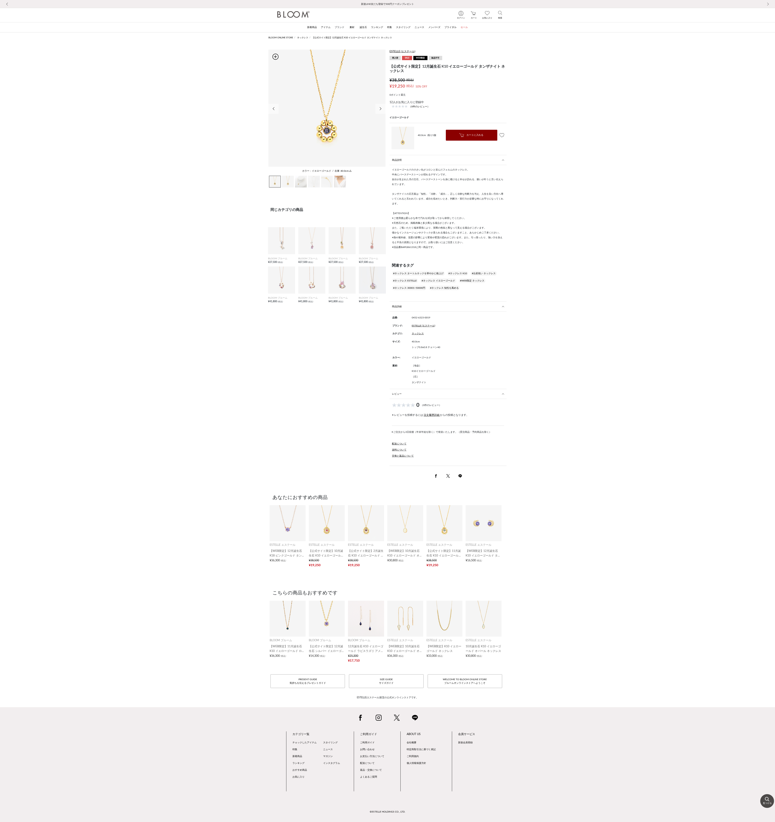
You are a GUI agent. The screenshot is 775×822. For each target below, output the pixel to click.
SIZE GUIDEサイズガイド (386, 681)
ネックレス (302, 38)
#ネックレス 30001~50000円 (409, 288)
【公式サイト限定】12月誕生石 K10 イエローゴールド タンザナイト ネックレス (352, 38)
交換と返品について (403, 456)
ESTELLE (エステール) (402, 51)
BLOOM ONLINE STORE (280, 38)
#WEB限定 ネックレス (472, 280)
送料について (399, 450)
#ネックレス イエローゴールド (438, 280)
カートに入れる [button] (474, 135)
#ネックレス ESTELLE (405, 280)
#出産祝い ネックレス (484, 273)
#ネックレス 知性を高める (444, 288)
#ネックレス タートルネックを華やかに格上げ (418, 273)
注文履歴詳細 (432, 415)
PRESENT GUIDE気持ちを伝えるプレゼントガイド (308, 681)
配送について (399, 443)
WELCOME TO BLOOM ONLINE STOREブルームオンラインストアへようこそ (465, 681)
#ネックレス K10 (457, 273)
